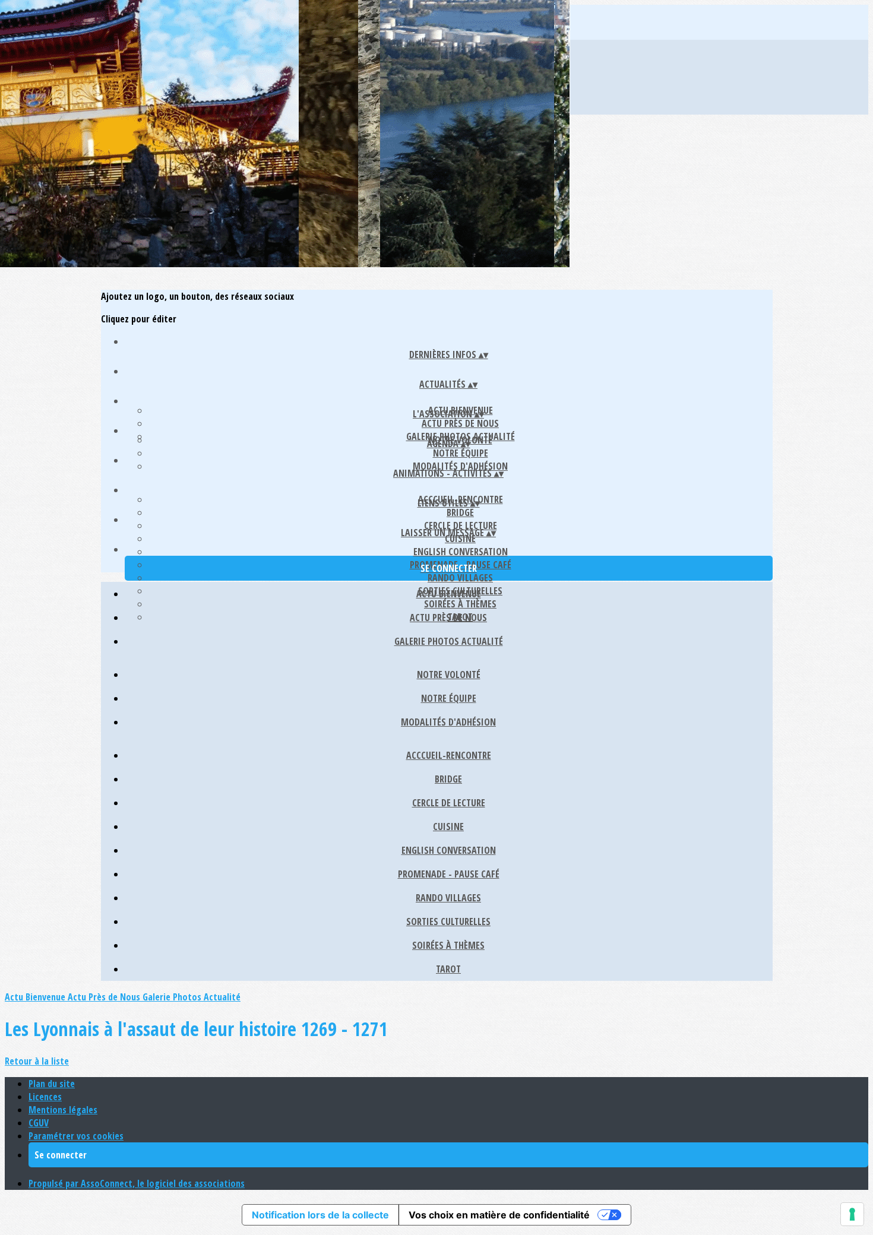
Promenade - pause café (448, 874)
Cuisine (448, 826)
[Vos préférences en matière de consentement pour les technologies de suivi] (852, 1214)
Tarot (448, 969)
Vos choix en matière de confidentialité (499, 1215)
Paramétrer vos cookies (76, 1135)
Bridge (460, 512)
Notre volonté (448, 674)
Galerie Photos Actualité (448, 641)
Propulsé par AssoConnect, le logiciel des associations (137, 1183)
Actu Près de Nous (460, 423)
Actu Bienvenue (448, 593)
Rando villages (460, 577)
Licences (45, 1096)
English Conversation (460, 551)
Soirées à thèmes (448, 945)
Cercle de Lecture (460, 525)
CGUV (39, 1122)
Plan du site (52, 1083)
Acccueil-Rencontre (448, 755)
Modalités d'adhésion (460, 466)
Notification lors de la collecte (320, 1215)
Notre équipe (460, 453)
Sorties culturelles (448, 921)
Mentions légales (63, 1109)
